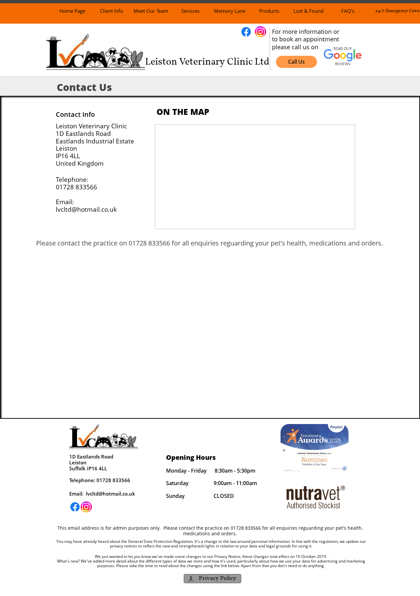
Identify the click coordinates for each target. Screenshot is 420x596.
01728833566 (397, 20)
